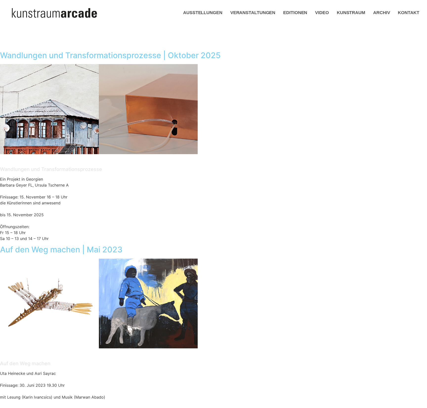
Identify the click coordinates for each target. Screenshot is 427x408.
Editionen (295, 12)
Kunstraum (351, 12)
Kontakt (408, 12)
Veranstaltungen (253, 12)
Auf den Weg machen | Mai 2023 (61, 249)
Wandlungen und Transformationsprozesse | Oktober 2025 (110, 55)
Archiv (381, 12)
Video (322, 12)
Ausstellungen (202, 12)
